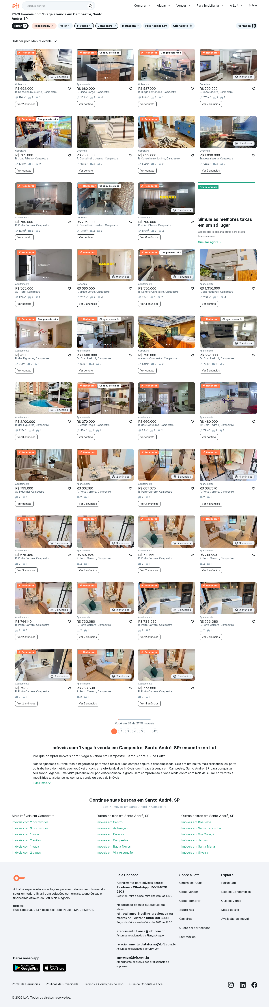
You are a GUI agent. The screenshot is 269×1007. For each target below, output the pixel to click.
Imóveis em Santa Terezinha (201, 828)
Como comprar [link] (190, 901)
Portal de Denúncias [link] (26, 984)
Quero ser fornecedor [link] (194, 928)
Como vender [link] (188, 892)
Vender (181, 5)
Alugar (161, 5)
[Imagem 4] (51, 144)
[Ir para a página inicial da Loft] (17, 6)
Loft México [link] (187, 937)
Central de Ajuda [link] (190, 883)
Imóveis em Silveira (194, 852)
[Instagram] (231, 985)
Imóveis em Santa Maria (198, 846)
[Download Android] (26, 968)
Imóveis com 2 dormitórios (30, 822)
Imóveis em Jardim (194, 840)
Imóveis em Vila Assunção (114, 852)
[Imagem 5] (115, 144)
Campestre (158, 807)
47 (155, 731)
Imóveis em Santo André (130, 807)
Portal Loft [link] (228, 883)
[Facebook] (254, 985)
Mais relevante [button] (41, 41)
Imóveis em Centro (109, 822)
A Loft (234, 5)
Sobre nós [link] (186, 910)
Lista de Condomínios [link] (236, 892)
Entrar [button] (253, 5)
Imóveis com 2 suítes (26, 840)
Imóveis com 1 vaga (25, 846)
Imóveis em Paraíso (110, 834)
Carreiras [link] (185, 919)
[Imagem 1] (105, 78)
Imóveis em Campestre (112, 840)
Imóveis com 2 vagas (26, 852)
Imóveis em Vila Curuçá (197, 834)
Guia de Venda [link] (231, 901)
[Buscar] (90, 6)
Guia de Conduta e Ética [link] (145, 984)
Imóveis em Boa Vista (196, 822)
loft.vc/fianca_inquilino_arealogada (142, 913)
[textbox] (58, 5)
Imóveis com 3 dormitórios (30, 828)
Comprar (140, 5)
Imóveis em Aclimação (112, 828)
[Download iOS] (54, 968)
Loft (105, 807)
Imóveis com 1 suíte (25, 834)
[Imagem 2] (107, 77)
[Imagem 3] (48, 144)
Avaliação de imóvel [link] (235, 919)
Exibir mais (40, 783)
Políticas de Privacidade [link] (62, 984)
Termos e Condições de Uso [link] (104, 984)
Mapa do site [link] (230, 910)
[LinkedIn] (243, 985)
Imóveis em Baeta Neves (113, 846)
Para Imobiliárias (208, 5)
